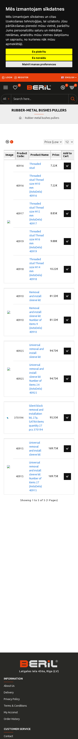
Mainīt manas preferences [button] (39, 64)
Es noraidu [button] (39, 57)
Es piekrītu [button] (39, 51)
